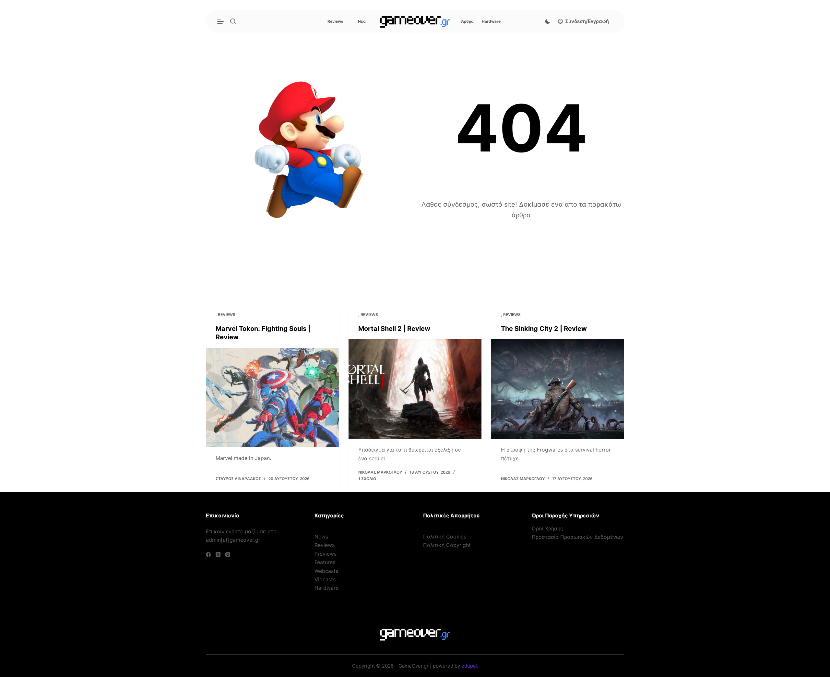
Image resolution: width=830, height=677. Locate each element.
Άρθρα (467, 21)
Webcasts (326, 571)
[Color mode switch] (547, 21)
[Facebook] (208, 554)
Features (324, 562)
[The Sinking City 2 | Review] (557, 389)
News (321, 536)
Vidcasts (325, 579)
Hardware (491, 21)
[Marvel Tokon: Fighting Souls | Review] (272, 397)
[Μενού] (220, 21)
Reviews (335, 21)
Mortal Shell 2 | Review (394, 328)
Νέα (362, 21)
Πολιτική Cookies (444, 536)
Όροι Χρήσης (547, 528)
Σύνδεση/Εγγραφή (587, 21)
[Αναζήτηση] (233, 21)
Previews (325, 553)
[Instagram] (227, 554)
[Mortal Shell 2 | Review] (415, 389)
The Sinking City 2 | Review (544, 328)
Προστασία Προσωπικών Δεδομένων (577, 537)
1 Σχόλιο (367, 478)
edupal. (469, 666)
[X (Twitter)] (218, 554)
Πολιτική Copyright (447, 545)
